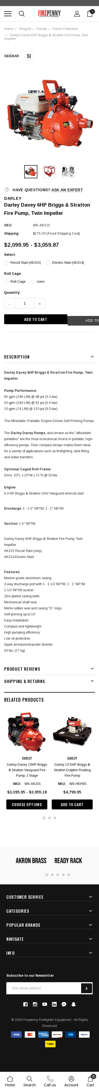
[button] (49, 114)
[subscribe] (86, 988)
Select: (10, 255)
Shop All (25, 29)
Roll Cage (18, 282)
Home (8, 29)
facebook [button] (25, 1004)
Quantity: (12, 293)
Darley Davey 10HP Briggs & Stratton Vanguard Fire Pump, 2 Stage (27, 770)
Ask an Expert (67, 190)
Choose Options (27, 804)
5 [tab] (68, 874)
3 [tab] (55, 818)
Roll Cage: (13, 274)
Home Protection (65, 29)
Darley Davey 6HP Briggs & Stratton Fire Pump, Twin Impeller (46, 37)
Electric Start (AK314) (68, 263)
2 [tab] (49, 818)
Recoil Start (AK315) (25, 263)
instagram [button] (35, 1004)
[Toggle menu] (8, 13)
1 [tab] (44, 818)
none (41, 282)
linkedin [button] (54, 1004)
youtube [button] (44, 1004)
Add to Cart (72, 804)
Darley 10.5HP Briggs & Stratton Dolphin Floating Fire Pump (72, 770)
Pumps (42, 29)
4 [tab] (63, 874)
